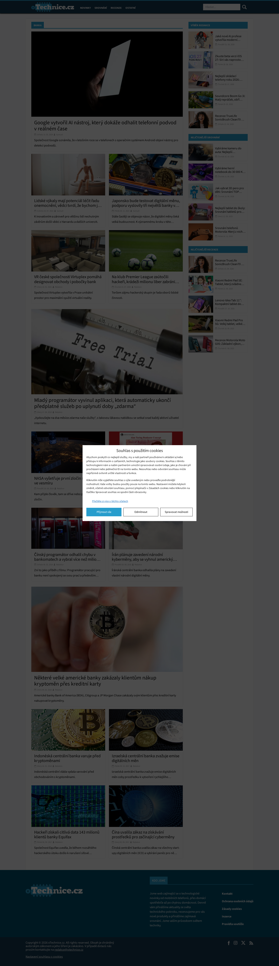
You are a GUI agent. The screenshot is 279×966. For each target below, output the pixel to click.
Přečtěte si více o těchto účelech (110, 501)
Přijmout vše (104, 512)
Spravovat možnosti (176, 512)
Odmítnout (140, 512)
